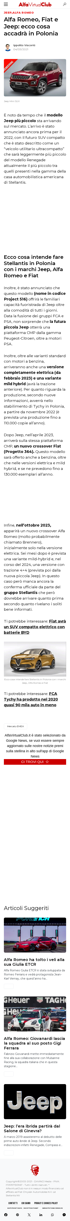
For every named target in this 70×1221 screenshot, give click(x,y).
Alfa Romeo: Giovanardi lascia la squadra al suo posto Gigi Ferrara (34, 1043)
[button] (6, 4)
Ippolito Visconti (24, 45)
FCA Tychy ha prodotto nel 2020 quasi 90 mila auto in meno (31, 699)
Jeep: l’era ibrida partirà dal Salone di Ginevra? (32, 1128)
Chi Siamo (25, 1203)
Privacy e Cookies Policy (46, 1203)
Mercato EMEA (15, 726)
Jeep (8, 12)
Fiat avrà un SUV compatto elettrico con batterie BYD (35, 627)
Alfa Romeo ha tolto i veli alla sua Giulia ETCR (34, 962)
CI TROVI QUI (32, 762)
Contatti (13, 1203)
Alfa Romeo (23, 12)
